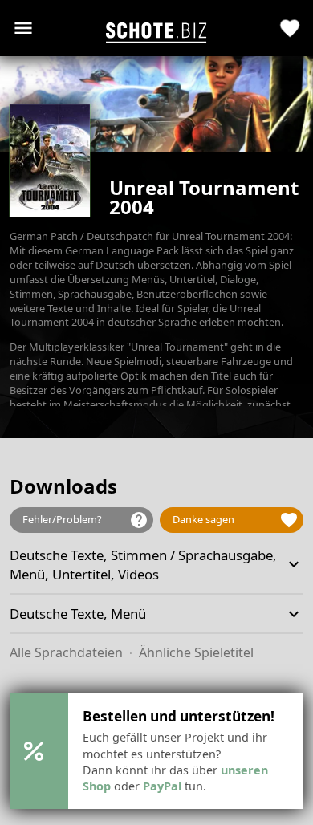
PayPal (162, 786)
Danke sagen (236, 520)
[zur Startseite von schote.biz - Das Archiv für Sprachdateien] (156, 28)
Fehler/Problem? (85, 520)
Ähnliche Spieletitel (196, 652)
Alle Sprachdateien (66, 652)
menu (23, 28)
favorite (290, 28)
